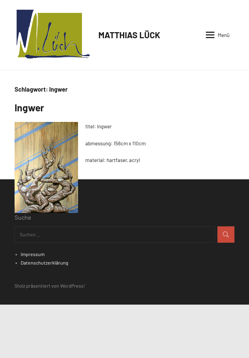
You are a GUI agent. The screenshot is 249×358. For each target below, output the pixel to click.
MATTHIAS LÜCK (129, 35)
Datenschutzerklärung (44, 262)
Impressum (33, 254)
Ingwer (29, 107)
